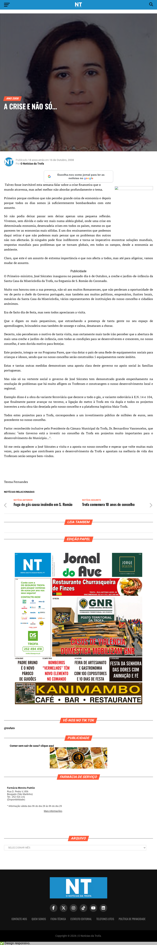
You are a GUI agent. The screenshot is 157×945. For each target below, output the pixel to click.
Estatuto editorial (81, 919)
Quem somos (39, 919)
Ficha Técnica (58, 919)
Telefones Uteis (105, 919)
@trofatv (9, 728)
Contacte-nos (19, 919)
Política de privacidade (132, 919)
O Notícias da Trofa (32, 163)
